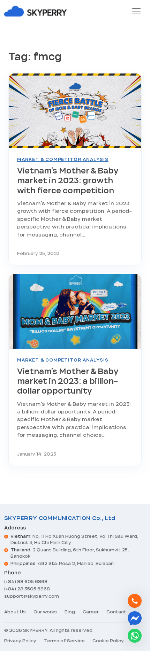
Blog (70, 612)
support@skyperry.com (31, 596)
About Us (15, 612)
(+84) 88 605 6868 (25, 581)
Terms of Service (64, 641)
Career (91, 612)
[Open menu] (136, 11)
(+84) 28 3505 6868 (27, 589)
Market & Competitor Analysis (62, 159)
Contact (116, 612)
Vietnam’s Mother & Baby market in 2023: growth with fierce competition (67, 180)
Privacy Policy (20, 641)
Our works (45, 612)
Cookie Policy (108, 641)
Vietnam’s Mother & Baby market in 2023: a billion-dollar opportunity (67, 381)
